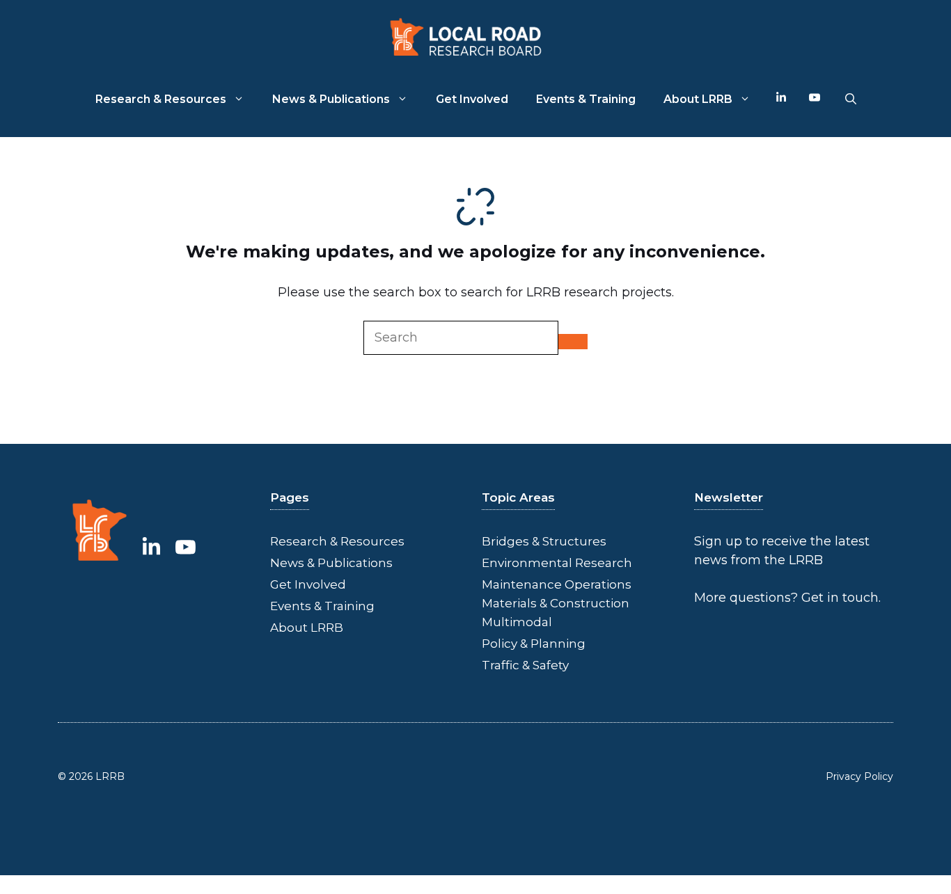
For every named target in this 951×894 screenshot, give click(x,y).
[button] (850, 99)
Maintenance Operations (556, 584)
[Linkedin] (781, 99)
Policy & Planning (533, 643)
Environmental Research (557, 563)
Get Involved (472, 99)
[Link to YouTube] (185, 546)
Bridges (505, 541)
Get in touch (840, 597)
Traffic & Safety (525, 665)
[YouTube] (814, 99)
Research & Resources (160, 99)
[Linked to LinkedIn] (151, 546)
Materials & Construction (555, 603)
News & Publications (331, 99)
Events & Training (586, 99)
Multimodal (517, 622)
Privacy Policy (859, 776)
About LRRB (697, 99)
